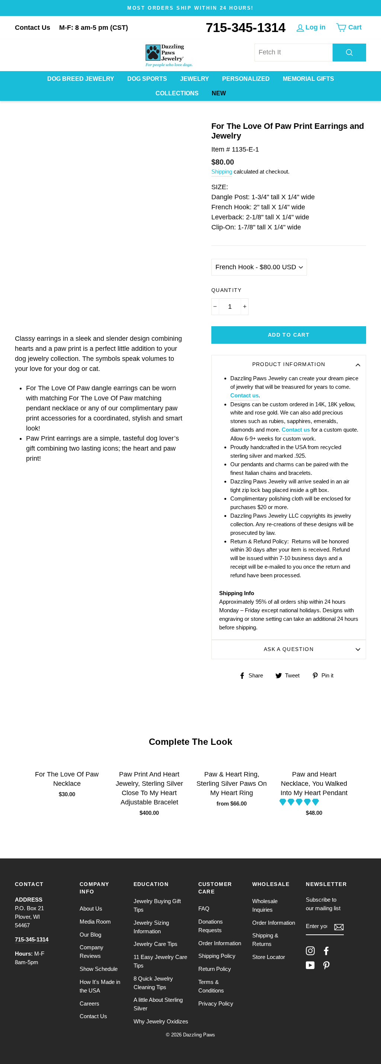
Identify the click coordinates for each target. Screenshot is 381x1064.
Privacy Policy (215, 1003)
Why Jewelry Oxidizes (161, 1021)
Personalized (246, 79)
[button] (300, 802)
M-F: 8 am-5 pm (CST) (93, 27)
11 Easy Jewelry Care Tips (160, 961)
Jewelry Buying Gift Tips (157, 905)
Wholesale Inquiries (265, 905)
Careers (89, 1003)
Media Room (95, 921)
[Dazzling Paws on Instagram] (310, 950)
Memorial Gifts (308, 79)
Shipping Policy (217, 956)
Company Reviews (91, 951)
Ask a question (289, 649)
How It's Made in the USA (100, 986)
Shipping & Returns (265, 939)
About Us (91, 908)
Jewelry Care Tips (155, 944)
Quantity (226, 290)
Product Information (289, 364)
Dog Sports (147, 79)
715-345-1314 (245, 27)
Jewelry (194, 79)
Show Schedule (99, 969)
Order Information (219, 943)
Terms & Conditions (211, 986)
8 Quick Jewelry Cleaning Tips (153, 982)
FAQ (203, 908)
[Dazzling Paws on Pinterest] (326, 965)
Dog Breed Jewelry (80, 79)
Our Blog (90, 934)
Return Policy (214, 969)
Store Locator (268, 957)
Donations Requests (210, 925)
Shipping (221, 171)
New (219, 93)
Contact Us (32, 27)
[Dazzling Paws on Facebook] (326, 950)
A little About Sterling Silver (158, 1004)
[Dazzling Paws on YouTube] (310, 965)
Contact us (244, 395)
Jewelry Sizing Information (151, 927)
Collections (177, 93)
